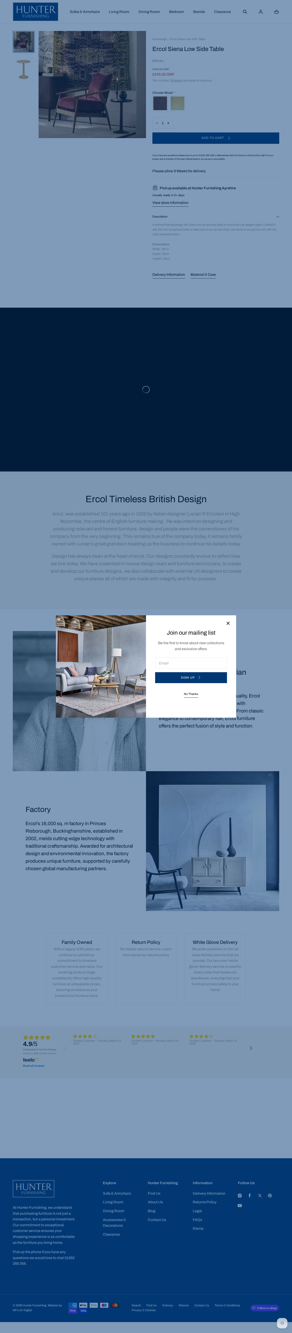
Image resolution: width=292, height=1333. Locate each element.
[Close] (228, 623)
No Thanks (191, 694)
